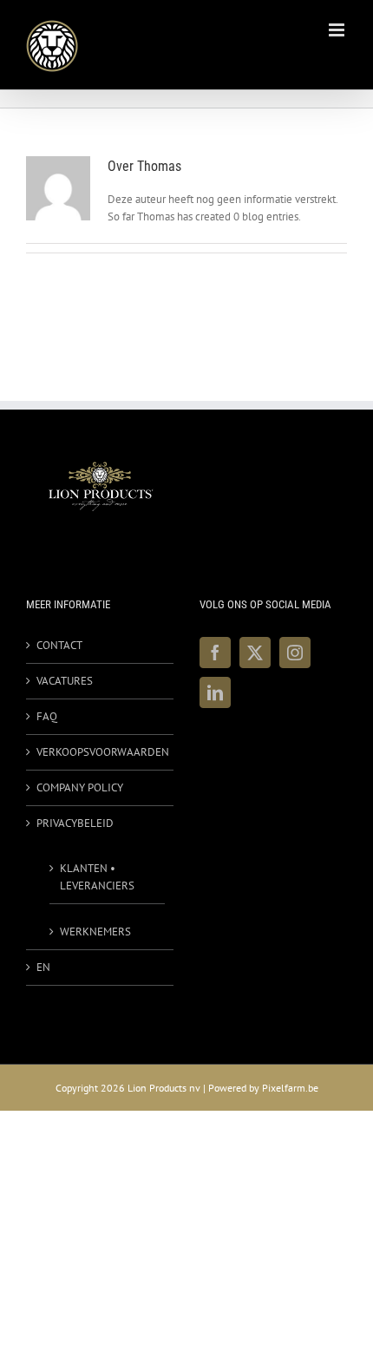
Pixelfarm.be (290, 1087)
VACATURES (64, 680)
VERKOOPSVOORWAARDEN (100, 752)
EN (43, 967)
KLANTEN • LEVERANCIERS (97, 877)
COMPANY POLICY (79, 787)
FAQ (46, 716)
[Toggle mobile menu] (338, 30)
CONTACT (59, 645)
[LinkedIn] (215, 692)
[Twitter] (255, 652)
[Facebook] (215, 652)
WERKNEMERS (95, 931)
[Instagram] (295, 652)
